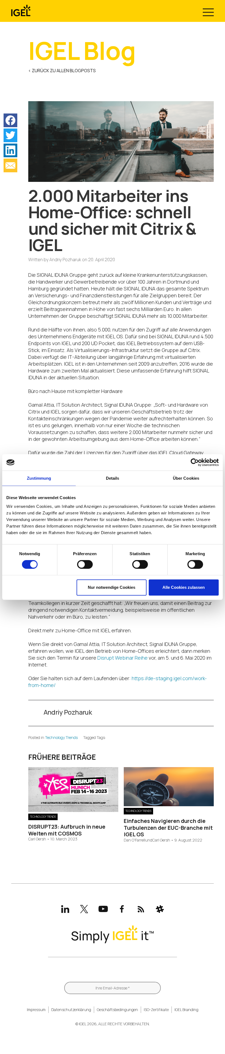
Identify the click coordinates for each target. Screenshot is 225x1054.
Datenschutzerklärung (71, 1009)
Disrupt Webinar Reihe (122, 657)
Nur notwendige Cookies (111, 587)
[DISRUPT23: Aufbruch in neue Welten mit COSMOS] (73, 810)
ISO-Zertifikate (156, 1009)
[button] (10, 120)
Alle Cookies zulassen (183, 587)
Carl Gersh (37, 839)
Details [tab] (112, 478)
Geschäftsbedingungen (117, 1009)
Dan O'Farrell (134, 840)
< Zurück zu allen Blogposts (62, 71)
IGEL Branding (186, 1009)
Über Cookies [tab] (186, 478)
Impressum (36, 1009)
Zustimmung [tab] (39, 478)
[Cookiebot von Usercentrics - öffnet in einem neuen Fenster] (195, 462)
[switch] (85, 564)
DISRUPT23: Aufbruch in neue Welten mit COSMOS (66, 830)
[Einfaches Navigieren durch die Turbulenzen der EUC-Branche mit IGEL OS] (169, 804)
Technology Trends (61, 737)
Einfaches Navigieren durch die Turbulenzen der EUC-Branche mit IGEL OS (168, 827)
